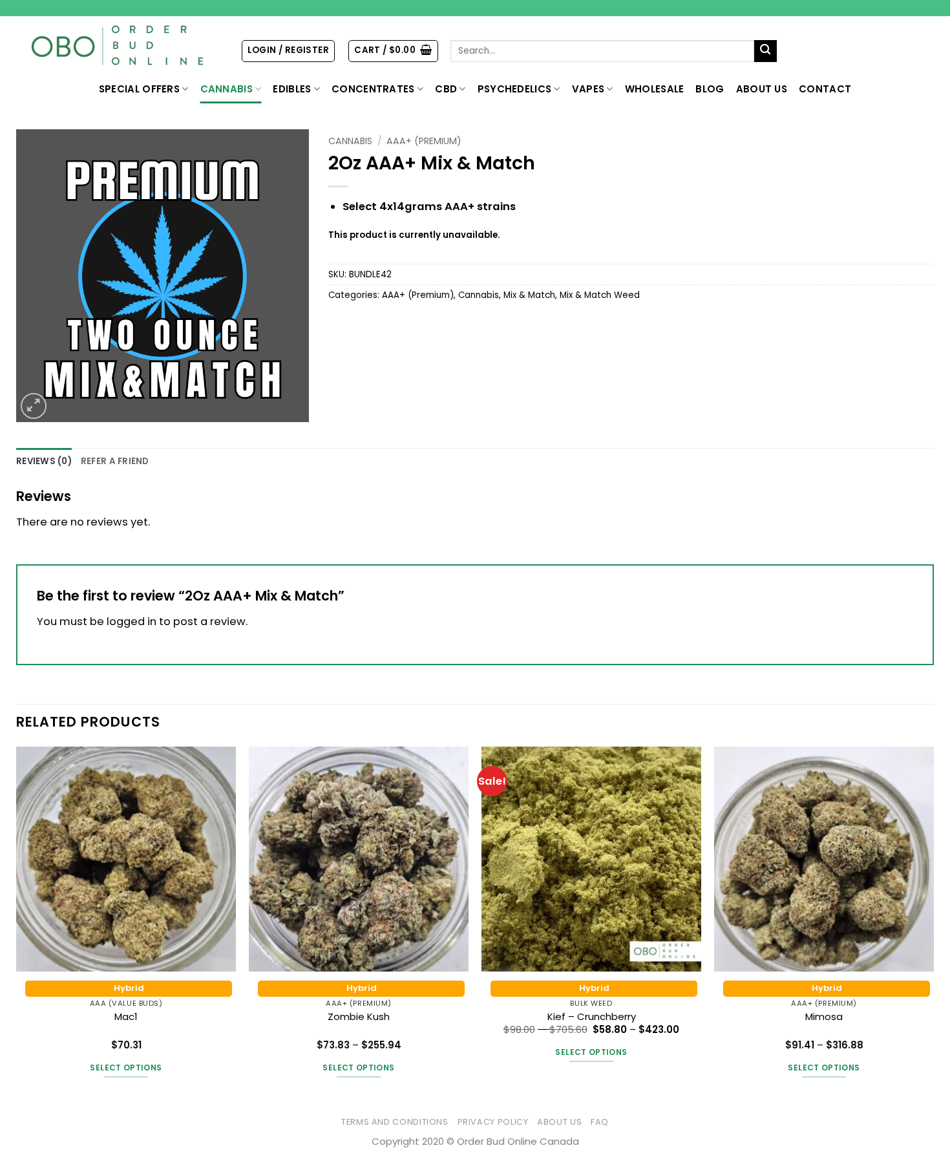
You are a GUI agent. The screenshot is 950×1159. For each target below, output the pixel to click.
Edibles (292, 89)
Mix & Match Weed (600, 295)
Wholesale (654, 89)
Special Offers (139, 89)
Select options (126, 1067)
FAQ (600, 1121)
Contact (825, 89)
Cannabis (226, 89)
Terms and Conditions (395, 1121)
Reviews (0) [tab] (44, 461)
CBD (446, 89)
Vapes (588, 89)
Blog (709, 89)
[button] (288, 50)
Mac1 (126, 1016)
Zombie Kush (359, 1016)
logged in (131, 621)
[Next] (933, 924)
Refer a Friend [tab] (115, 461)
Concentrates (373, 89)
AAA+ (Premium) (423, 140)
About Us (761, 89)
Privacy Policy (493, 1121)
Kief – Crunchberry (591, 1016)
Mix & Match (529, 295)
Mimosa (824, 1016)
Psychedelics (515, 89)
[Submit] (765, 51)
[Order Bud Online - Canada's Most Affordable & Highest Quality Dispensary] (118, 45)
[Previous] (16, 924)
